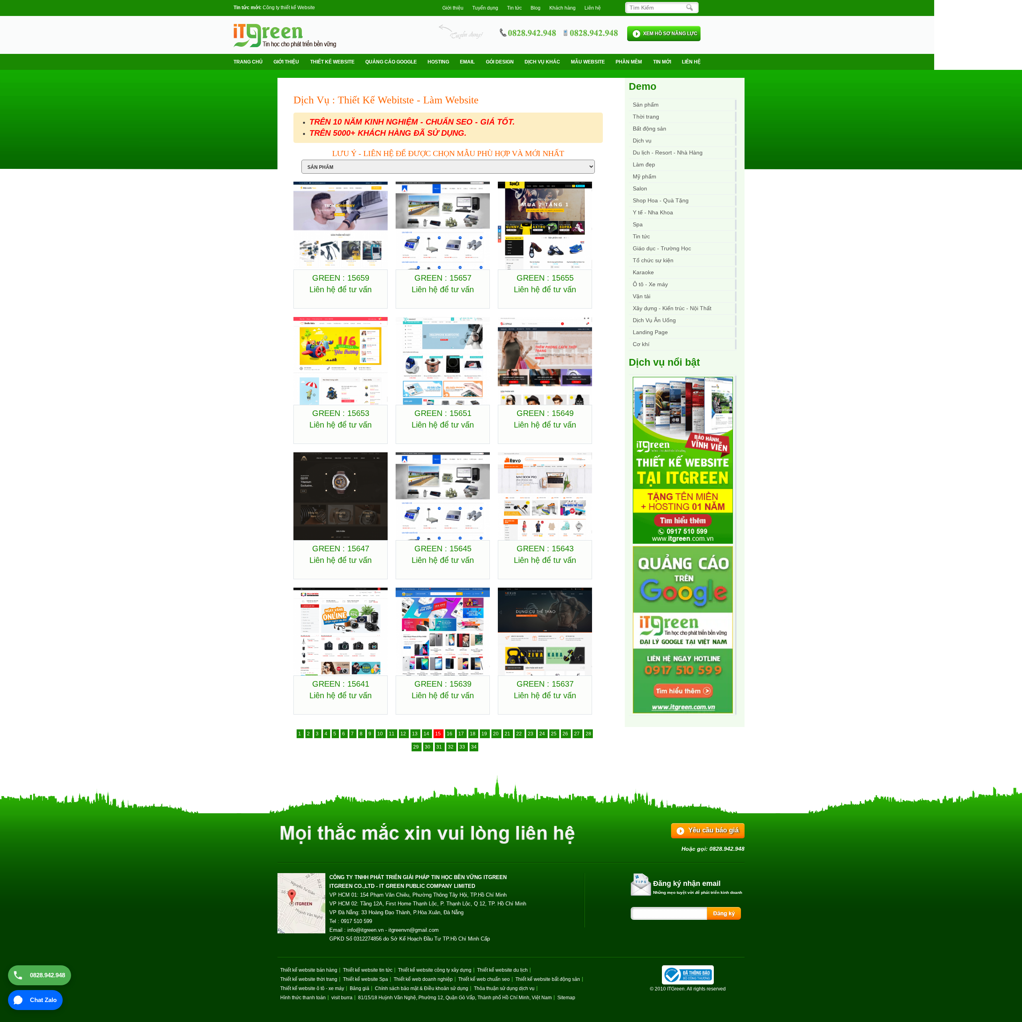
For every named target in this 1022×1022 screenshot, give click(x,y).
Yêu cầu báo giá (713, 830)
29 (416, 747)
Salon (640, 188)
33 (463, 747)
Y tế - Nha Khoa (653, 212)
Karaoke (643, 272)
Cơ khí (641, 344)
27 (577, 734)
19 (484, 734)
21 (508, 734)
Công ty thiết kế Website (289, 7)
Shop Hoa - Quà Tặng (661, 200)
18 (473, 734)
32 (451, 747)
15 (438, 734)
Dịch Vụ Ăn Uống (654, 320)
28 (588, 734)
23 (531, 734)
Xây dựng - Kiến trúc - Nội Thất (672, 308)
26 (565, 734)
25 (554, 734)
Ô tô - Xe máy (650, 284)
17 (461, 734)
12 (403, 734)
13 (415, 734)
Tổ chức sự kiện (653, 260)
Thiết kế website (332, 62)
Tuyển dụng (485, 8)
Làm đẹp (644, 164)
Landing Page (650, 332)
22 (519, 734)
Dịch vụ (642, 140)
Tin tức (641, 236)
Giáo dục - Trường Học (662, 248)
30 (428, 747)
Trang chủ (248, 62)
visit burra (342, 997)
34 (474, 747)
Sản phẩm (646, 104)
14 (427, 734)
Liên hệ (592, 8)
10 (380, 734)
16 (450, 734)
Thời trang (646, 116)
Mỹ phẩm (644, 176)
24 (542, 734)
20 (496, 734)
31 (439, 747)
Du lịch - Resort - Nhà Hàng (668, 152)
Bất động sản (649, 128)
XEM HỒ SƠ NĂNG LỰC (670, 33)
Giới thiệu (452, 8)
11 (392, 734)
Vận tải (641, 296)
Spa (638, 224)
